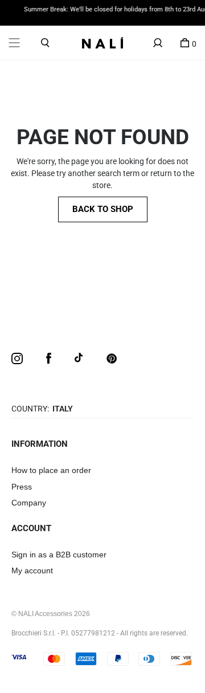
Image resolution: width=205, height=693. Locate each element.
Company (28, 502)
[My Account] (157, 43)
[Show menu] (14, 43)
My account (32, 570)
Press (21, 486)
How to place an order (51, 470)
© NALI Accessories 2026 (50, 614)
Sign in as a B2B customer (58, 554)
